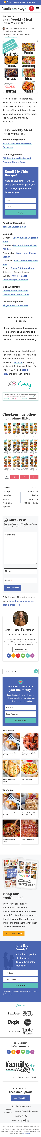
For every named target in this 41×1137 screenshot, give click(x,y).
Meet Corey (19, 649)
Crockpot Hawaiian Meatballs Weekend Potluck (7, 497)
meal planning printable (21, 2)
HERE (26, 418)
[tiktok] (28, 655)
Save (20, 213)
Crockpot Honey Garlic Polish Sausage (29, 754)
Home (7, 1077)
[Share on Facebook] (24, 477)
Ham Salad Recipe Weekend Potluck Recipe (31, 495)
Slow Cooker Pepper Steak (9, 840)
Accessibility (26, 1111)
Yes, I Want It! (19, 1098)
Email (8, 580)
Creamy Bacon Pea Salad (15, 290)
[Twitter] (32, 655)
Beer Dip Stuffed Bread (14, 226)
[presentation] (11, 741)
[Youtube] (23, 655)
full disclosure (26, 1133)
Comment (11, 534)
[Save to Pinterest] (14, 477)
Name (9, 571)
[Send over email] (34, 477)
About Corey (18, 1077)
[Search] (36, 671)
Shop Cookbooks (13, 933)
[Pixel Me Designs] (24, 1120)
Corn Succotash (27, 779)
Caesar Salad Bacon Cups (16, 294)
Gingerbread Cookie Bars (15, 305)
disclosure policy (11, 37)
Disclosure (17, 1111)
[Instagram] (13, 655)
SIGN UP (18, 362)
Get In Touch (31, 1077)
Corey (10, 28)
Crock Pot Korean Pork (22, 268)
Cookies (35, 1111)
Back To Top (19, 1116)
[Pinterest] (18, 655)
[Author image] (4, 28)
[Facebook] (9, 655)
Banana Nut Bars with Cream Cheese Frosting (29, 814)
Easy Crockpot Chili (28, 839)
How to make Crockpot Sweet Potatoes (10, 754)
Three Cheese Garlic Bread (9, 780)
